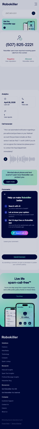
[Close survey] (5, 194)
